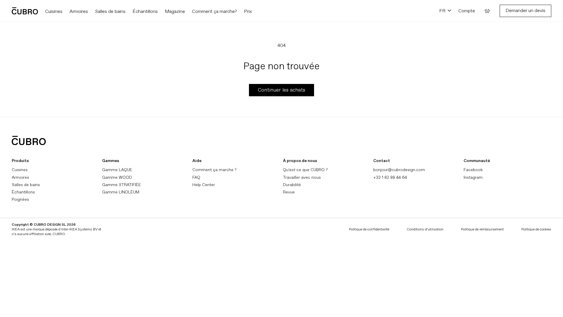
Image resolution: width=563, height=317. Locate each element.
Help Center (203, 184)
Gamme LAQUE (117, 169)
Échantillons (23, 192)
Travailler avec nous (302, 177)
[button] (487, 11)
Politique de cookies (536, 229)
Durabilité (292, 184)
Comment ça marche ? (214, 169)
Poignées (20, 199)
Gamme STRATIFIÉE (121, 184)
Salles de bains (26, 184)
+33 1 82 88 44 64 (390, 177)
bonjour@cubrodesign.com (399, 169)
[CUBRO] (25, 10)
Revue (289, 192)
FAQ (196, 177)
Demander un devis (525, 11)
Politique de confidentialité (369, 229)
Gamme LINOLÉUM (120, 192)
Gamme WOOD (117, 177)
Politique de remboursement (482, 229)
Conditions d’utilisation (425, 229)
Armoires (20, 177)
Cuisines (20, 169)
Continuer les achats (281, 90)
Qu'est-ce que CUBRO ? (305, 169)
